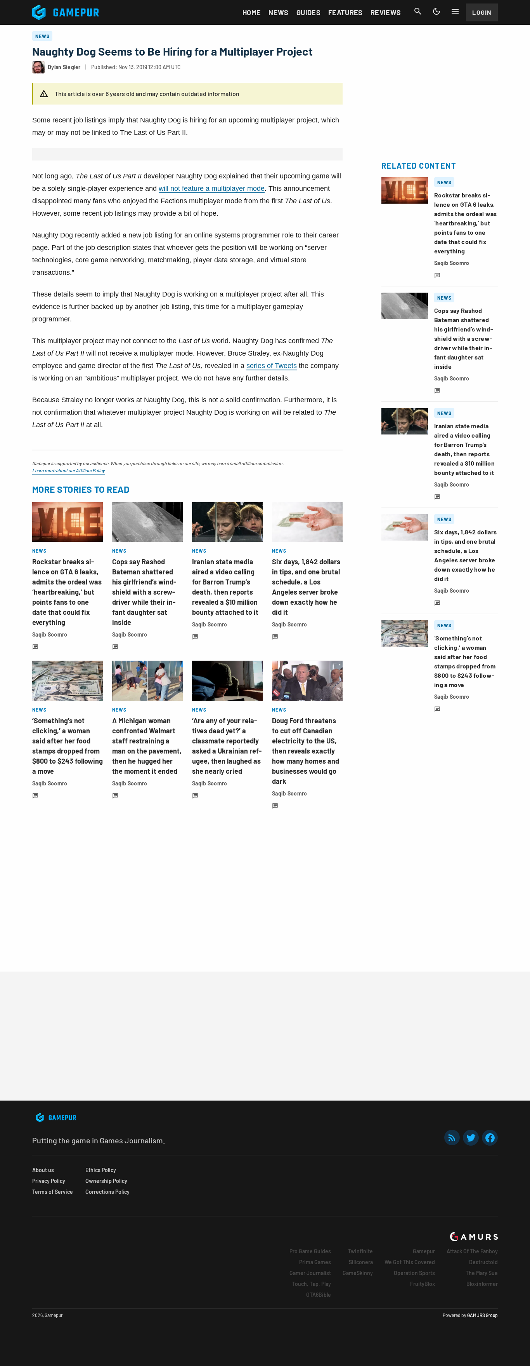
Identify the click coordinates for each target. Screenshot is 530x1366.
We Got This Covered (410, 1262)
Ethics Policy (100, 1170)
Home (251, 12)
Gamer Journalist (310, 1273)
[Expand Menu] (455, 11)
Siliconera (361, 1262)
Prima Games (315, 1262)
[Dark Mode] (436, 11)
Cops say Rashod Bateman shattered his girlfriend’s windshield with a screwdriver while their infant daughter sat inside (144, 591)
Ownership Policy (106, 1181)
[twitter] (471, 1138)
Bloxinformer (482, 1284)
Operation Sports (414, 1273)
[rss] (452, 1138)
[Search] (418, 11)
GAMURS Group (482, 1315)
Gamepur (424, 1251)
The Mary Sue (482, 1273)
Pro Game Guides (310, 1251)
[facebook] (490, 1138)
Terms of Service (52, 1191)
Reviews (386, 12)
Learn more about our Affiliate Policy (68, 470)
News (278, 12)
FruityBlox (422, 1284)
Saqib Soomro (49, 634)
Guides (308, 12)
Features (345, 12)
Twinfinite (360, 1251)
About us (43, 1170)
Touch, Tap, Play (311, 1284)
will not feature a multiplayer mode (212, 188)
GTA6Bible (318, 1294)
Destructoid (483, 1262)
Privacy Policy (48, 1181)
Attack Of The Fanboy (472, 1251)
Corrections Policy (107, 1191)
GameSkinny (358, 1273)
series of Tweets (271, 366)
